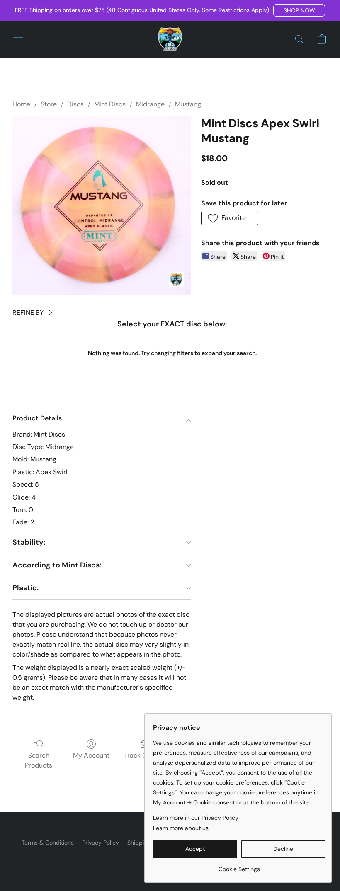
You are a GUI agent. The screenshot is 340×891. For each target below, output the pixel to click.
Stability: (28, 542)
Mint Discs (110, 104)
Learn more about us (181, 828)
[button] (299, 10)
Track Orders (143, 755)
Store (49, 104)
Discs (75, 104)
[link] (239, 866)
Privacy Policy (100, 842)
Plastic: (25, 588)
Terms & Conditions (48, 842)
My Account (91, 755)
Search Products (38, 760)
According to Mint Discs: (56, 565)
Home (21, 104)
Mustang (188, 104)
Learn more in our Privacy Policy (195, 817)
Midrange (150, 104)
